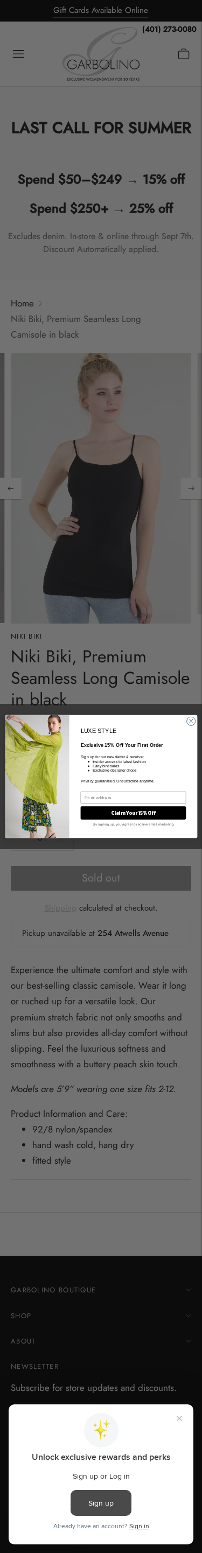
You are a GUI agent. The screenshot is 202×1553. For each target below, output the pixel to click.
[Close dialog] (190, 721)
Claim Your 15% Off (132, 813)
